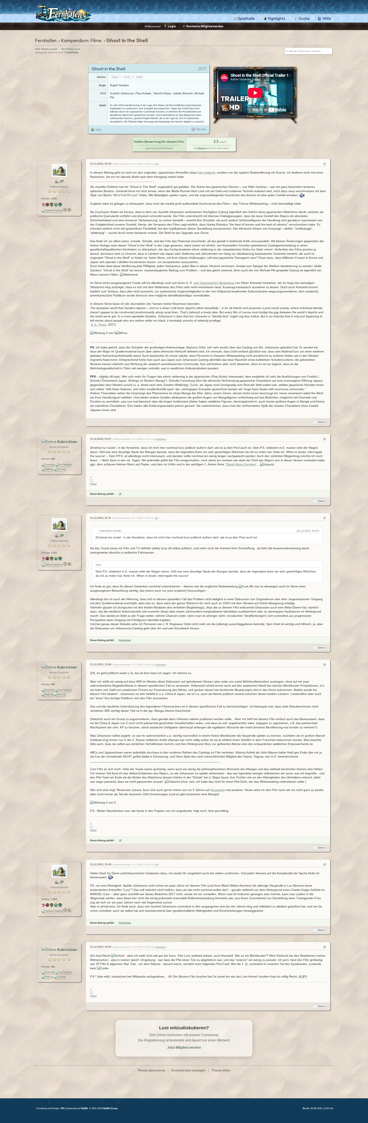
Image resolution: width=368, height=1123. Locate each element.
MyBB (84, 1108)
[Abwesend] (56, 181)
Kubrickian (160, 439)
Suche (304, 18)
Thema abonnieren (151, 1070)
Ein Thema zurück (47, 49)
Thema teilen (220, 1070)
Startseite (41, 1101)
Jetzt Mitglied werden (184, 1047)
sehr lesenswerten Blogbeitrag (214, 283)
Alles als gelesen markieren (84, 1101)
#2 (324, 438)
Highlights (276, 18)
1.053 (54, 198)
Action (115, 77)
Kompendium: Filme (81, 40)
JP (156, 164)
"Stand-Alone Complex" (241, 464)
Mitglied (201, 148)
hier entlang (206, 172)
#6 (324, 946)
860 (53, 458)
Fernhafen (45, 40)
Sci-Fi (127, 77)
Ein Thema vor (70, 49)
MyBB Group (110, 1108)
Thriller (139, 77)
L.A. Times (99, 324)
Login (172, 26)
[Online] (49, 441)
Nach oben (57, 1101)
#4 (324, 664)
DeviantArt (218, 790)
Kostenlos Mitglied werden (204, 26)
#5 (324, 864)
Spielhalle (246, 18)
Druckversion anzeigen (188, 1070)
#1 (324, 163)
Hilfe (327, 18)
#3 (324, 517)
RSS (123, 1101)
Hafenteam (110, 1101)
